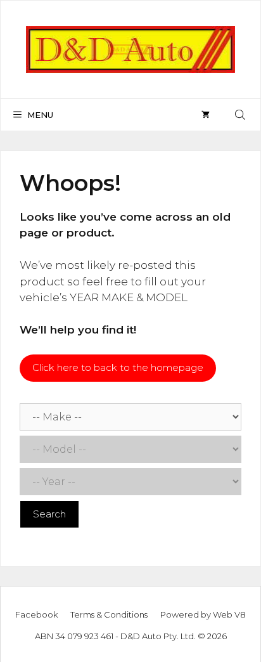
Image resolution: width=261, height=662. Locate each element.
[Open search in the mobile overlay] (241, 114)
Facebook (36, 614)
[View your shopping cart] (205, 115)
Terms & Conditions (109, 614)
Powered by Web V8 (203, 614)
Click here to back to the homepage (117, 367)
